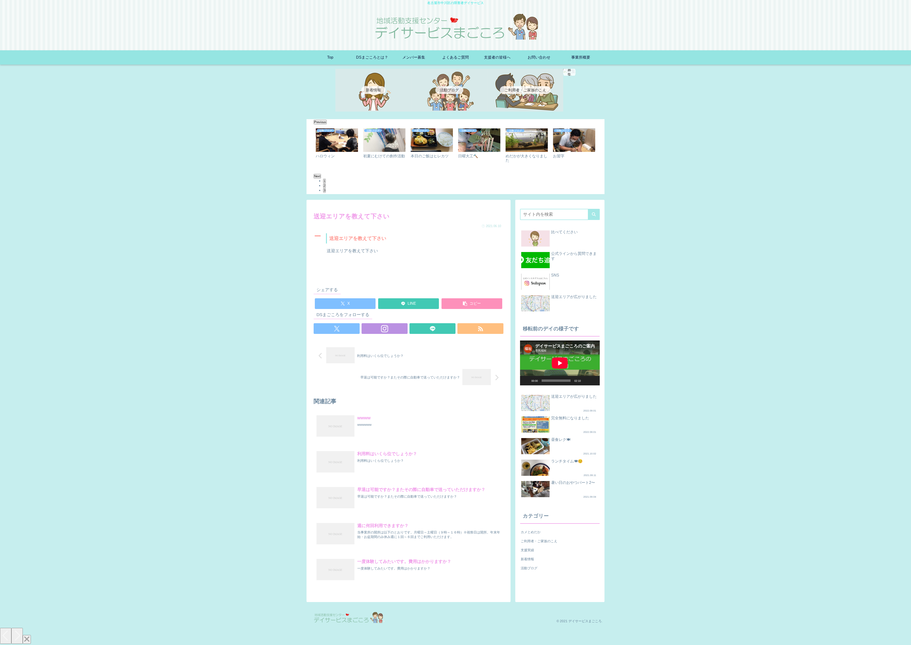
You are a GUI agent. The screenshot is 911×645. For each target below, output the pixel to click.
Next (317, 176)
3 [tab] (324, 190)
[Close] (27, 639)
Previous (320, 122)
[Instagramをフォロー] (385, 328)
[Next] (17, 636)
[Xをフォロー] (337, 328)
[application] (560, 363)
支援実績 (527, 550)
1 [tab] (324, 181)
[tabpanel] (337, 149)
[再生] (526, 380)
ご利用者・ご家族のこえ (539, 541)
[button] (472, 303)
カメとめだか (531, 532)
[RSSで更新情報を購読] (480, 328)
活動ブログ (529, 568)
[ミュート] (586, 380)
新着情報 (527, 559)
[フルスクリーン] (593, 380)
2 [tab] (324, 185)
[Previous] (5, 636)
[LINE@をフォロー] (432, 328)
